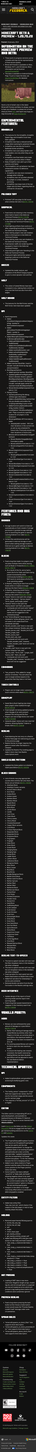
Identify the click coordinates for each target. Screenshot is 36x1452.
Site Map (21, 1384)
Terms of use (4, 1445)
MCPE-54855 (27, 577)
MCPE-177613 (10, 1028)
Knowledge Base (26, 24)
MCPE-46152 (10, 708)
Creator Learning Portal (9, 1382)
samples (9, 1133)
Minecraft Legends (8, 1374)
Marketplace (22, 1370)
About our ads (21, 1445)
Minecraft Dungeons (8, 1372)
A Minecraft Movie (7, 1388)
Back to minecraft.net (6, 3)
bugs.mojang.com (20, 114)
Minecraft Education (8, 1376)
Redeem (21, 1396)
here (13, 112)
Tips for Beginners (24, 1377)
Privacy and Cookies (6, 1443)
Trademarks (13, 1445)
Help (21, 4)
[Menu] (3, 9)
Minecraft (5, 1370)
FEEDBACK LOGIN (25, 2)
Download (22, 1386)
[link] (6, 1350)
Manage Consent (23, 1428)
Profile (21, 1394)
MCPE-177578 (23, 217)
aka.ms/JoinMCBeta (12, 78)
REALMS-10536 (25, 595)
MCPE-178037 (28, 692)
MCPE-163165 (10, 719)
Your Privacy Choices (20, 1448)
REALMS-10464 (28, 588)
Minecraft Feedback (9, 24)
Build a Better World (8, 1386)
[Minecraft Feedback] (18, 10)
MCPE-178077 (10, 568)
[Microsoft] (31, 1439)
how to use (9, 1126)
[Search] (32, 9)
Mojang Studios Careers (9, 1384)
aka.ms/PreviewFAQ (12, 71)
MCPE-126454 (18, 726)
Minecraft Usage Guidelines (10, 1428)
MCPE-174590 (10, 1007)
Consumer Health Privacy (19, 1443)
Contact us (22, 1388)
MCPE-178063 (29, 566)
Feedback (21, 1382)
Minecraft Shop (23, 1372)
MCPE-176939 (28, 202)
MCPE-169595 (23, 767)
